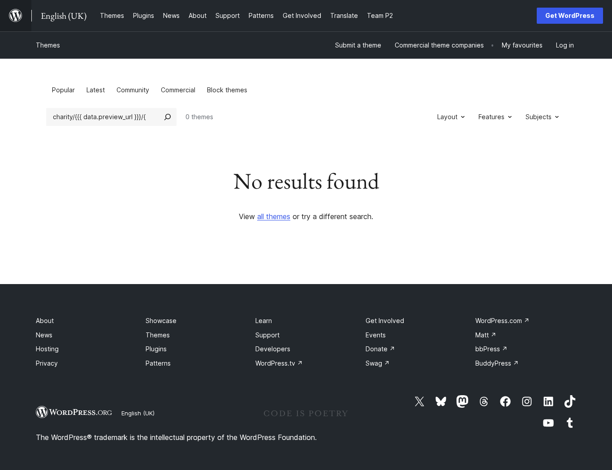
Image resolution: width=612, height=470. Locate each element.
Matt (485, 335)
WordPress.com (502, 320)
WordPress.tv (279, 363)
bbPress (491, 349)
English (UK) (138, 413)
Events (376, 335)
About (45, 320)
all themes (273, 216)
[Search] (168, 117)
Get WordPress (570, 15)
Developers (272, 349)
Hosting (47, 349)
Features (491, 117)
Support (267, 335)
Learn (263, 320)
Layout (447, 117)
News (44, 335)
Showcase (161, 320)
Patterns (158, 363)
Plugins (156, 349)
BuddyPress (497, 363)
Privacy (47, 363)
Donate (380, 349)
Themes (48, 45)
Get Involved (385, 320)
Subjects (539, 117)
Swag (378, 363)
